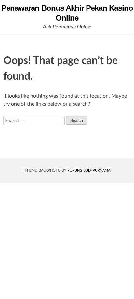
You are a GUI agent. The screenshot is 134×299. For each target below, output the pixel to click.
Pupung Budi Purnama (88, 170)
